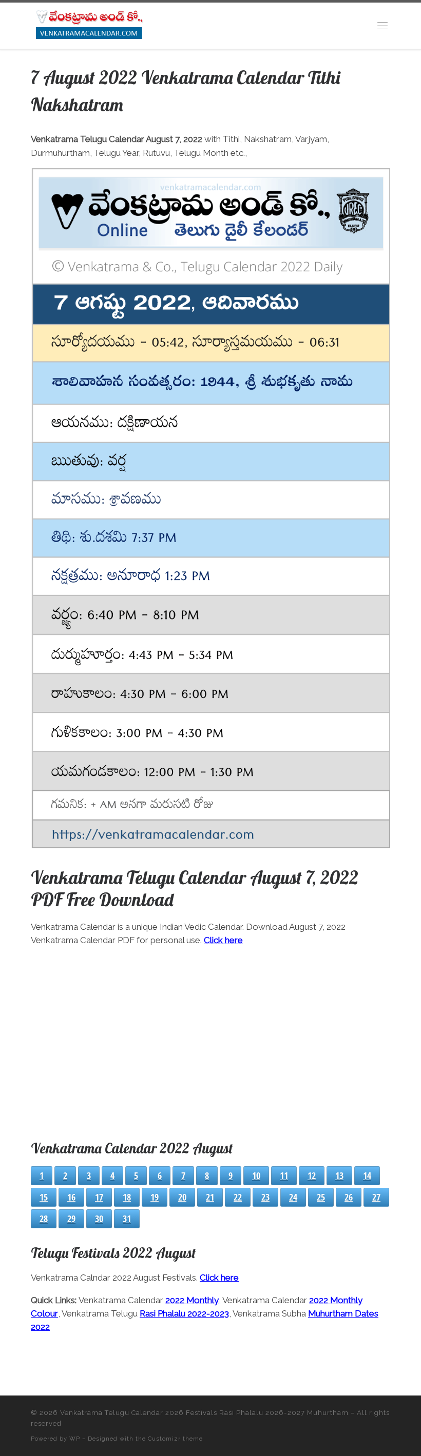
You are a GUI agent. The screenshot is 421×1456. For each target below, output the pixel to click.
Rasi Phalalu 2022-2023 (184, 1313)
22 (238, 1197)
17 (99, 1197)
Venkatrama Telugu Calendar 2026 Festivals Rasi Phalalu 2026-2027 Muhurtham (204, 1413)
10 (256, 1175)
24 (293, 1197)
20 (182, 1197)
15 (44, 1197)
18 (127, 1197)
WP (74, 1438)
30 (99, 1218)
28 (44, 1218)
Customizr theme (175, 1438)
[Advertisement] (210, 1041)
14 (367, 1175)
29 (71, 1218)
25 (321, 1197)
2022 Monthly (192, 1300)
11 (284, 1175)
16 (71, 1197)
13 (339, 1175)
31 (127, 1218)
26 (349, 1197)
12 (312, 1175)
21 (210, 1197)
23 (265, 1197)
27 (376, 1197)
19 (154, 1197)
